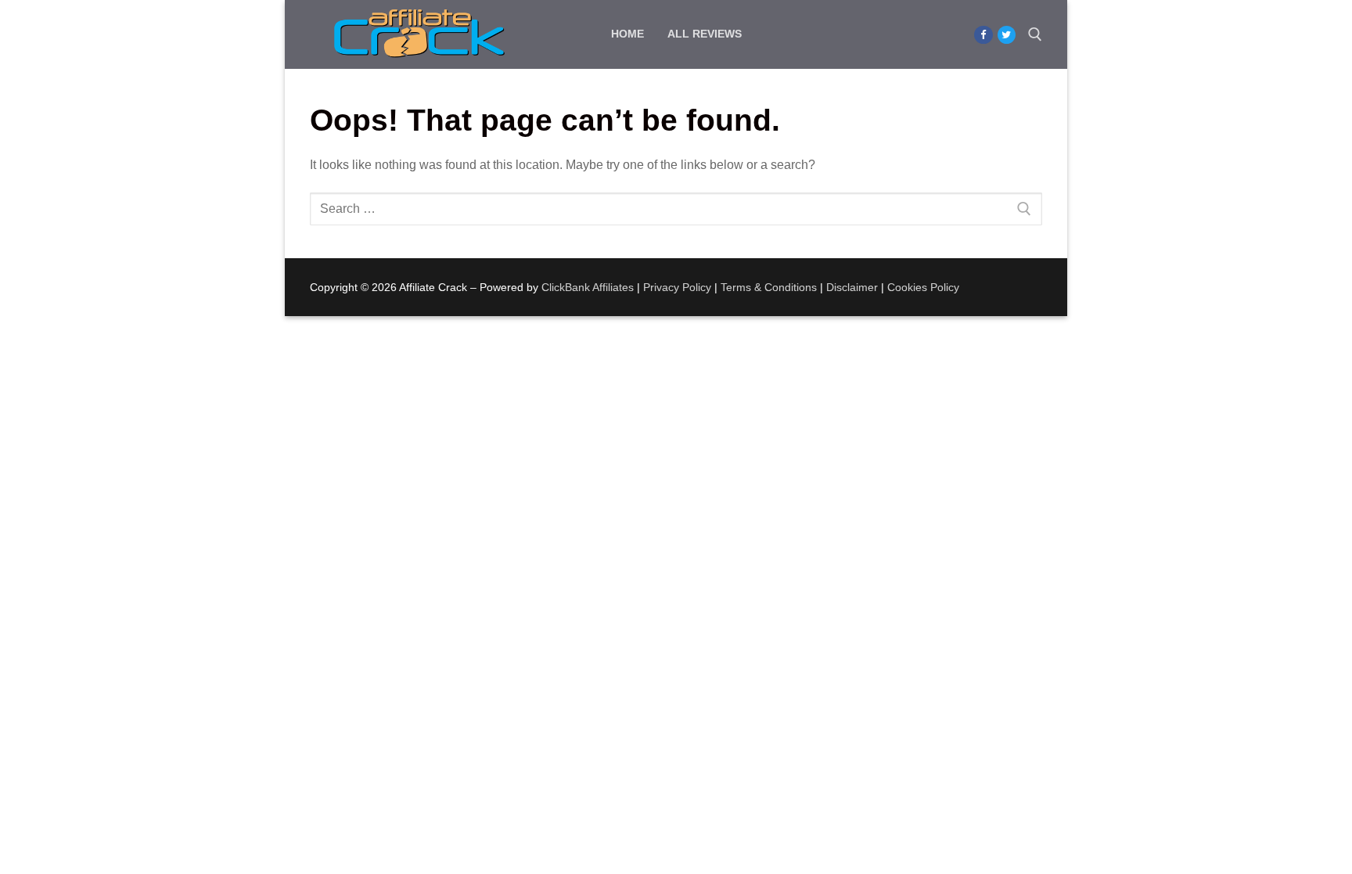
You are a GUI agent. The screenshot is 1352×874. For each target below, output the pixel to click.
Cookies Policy (923, 287)
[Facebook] (983, 35)
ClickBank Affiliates (587, 287)
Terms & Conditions (769, 287)
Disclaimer (852, 287)
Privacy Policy (677, 287)
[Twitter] (1007, 35)
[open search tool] (1035, 34)
